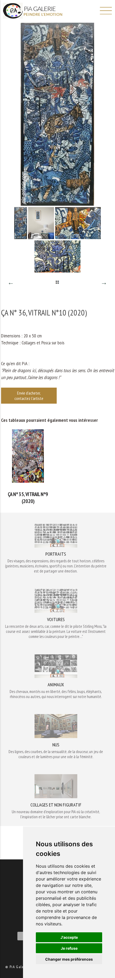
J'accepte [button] (69, 937)
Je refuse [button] (69, 948)
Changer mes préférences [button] (69, 959)
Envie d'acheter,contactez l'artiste (28, 395)
